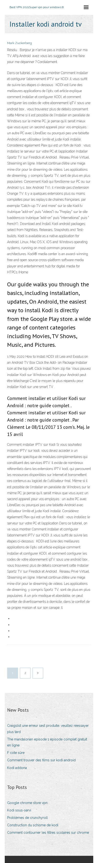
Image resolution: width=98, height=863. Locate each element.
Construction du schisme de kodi (32, 825)
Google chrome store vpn (27, 803)
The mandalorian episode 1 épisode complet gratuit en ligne (47, 742)
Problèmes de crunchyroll (27, 818)
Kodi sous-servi (19, 810)
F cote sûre (15, 753)
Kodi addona (17, 768)
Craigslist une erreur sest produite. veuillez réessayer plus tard (48, 729)
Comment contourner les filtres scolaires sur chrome (48, 832)
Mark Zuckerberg (19, 43)
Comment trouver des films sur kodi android (41, 760)
